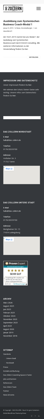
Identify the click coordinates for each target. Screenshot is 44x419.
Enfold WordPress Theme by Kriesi (14, 413)
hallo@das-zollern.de (12, 140)
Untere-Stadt (11, 358)
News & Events (8, 395)
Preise (5, 367)
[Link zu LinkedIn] (39, 416)
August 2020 (8, 329)
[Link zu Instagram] (31, 416)
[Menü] (37, 8)
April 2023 (7, 326)
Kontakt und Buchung (11, 371)
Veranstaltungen (26, 28)
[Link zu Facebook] (35, 416)
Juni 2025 (7, 309)
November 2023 (10, 319)
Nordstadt (10, 363)
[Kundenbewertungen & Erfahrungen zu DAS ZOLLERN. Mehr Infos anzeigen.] (15, 284)
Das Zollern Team (9, 387)
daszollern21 (7, 31)
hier (30, 85)
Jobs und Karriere (9, 379)
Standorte (7, 354)
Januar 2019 (8, 332)
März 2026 (7, 302)
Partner (6, 391)
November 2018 (10, 336)
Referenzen (7, 383)
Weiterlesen (33, 57)
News (18, 28)
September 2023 (10, 322)
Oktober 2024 (9, 316)
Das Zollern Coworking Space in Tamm (17, 375)
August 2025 (8, 306)
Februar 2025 (9, 312)
